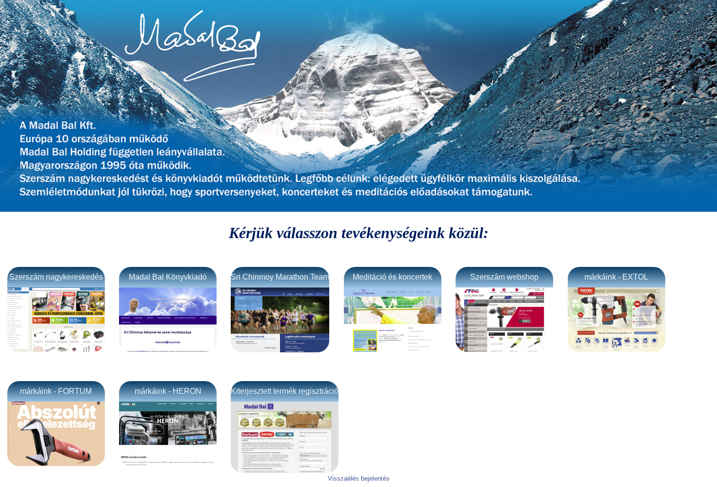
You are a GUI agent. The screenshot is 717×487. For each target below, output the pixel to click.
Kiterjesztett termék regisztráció (285, 391)
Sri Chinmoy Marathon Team (280, 277)
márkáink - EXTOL (616, 277)
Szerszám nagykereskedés (56, 277)
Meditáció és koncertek (392, 277)
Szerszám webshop (504, 277)
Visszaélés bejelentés (359, 478)
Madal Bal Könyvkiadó (168, 277)
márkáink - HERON (168, 391)
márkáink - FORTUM (56, 391)
